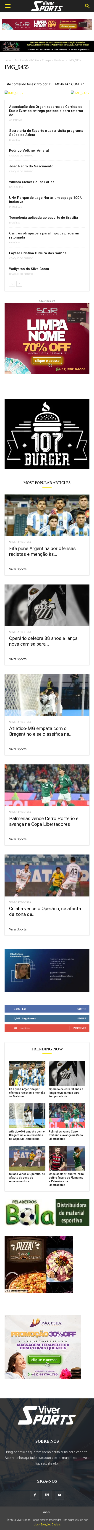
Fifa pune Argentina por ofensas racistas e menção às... (42, 551)
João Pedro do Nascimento (31, 166)
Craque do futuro (21, 156)
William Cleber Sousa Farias (31, 182)
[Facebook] (34, 1495)
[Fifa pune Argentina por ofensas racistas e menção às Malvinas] (47, 515)
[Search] (87, 6)
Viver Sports (18, 569)
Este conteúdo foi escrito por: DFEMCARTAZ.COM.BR (44, 84)
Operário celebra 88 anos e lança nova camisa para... (43, 641)
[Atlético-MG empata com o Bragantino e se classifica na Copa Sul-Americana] (47, 695)
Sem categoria (20, 542)
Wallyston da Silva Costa (29, 269)
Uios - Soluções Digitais (47, 1524)
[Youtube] (59, 1495)
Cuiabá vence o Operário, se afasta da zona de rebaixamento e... (27, 1177)
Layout (47, 1512)
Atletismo (15, 120)
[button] (7, 6)
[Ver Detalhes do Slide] (47, 434)
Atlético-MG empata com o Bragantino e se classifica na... (41, 731)
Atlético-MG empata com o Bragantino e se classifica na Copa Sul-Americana (27, 1135)
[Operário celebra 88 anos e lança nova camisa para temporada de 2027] (47, 605)
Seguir (81, 1018)
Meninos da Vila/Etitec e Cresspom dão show (39, 60)
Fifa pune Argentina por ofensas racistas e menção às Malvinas (27, 1093)
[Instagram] (47, 1494)
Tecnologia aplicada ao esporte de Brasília (43, 218)
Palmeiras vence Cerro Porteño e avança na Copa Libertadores (43, 821)
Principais (15, 207)
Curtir (81, 1008)
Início (8, 60)
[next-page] (19, 284)
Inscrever (79, 1028)
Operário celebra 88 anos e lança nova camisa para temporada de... (66, 1093)
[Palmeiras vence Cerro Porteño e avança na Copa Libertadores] (47, 785)
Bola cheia (16, 187)
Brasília (14, 140)
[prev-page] (12, 284)
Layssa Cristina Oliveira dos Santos (37, 253)
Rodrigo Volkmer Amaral (29, 150)
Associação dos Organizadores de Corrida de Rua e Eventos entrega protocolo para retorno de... (46, 111)
